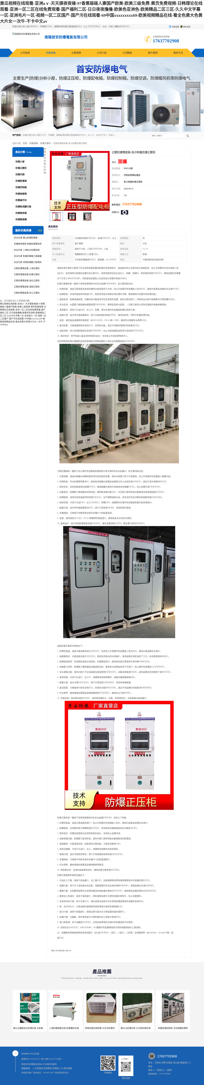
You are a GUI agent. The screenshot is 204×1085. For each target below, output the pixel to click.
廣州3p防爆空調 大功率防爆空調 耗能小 (139, 1028)
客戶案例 (153, 53)
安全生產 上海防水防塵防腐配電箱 (28, 250)
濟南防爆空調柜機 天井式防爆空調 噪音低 (104, 1028)
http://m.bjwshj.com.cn (61, 950)
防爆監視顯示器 (23, 206)
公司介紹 (101, 53)
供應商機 (50, 53)
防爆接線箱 (21, 194)
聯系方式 (178, 53)
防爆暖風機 (21, 219)
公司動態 (127, 53)
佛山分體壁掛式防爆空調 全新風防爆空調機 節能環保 (37, 1028)
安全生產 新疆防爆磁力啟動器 (28, 256)
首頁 (25, 143)
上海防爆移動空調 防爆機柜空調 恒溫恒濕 (68, 1028)
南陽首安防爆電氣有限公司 (33, 1064)
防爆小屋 (20, 161)
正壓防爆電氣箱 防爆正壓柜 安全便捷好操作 (28, 274)
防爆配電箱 (21, 181)
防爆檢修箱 (21, 213)
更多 (40, 230)
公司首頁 (25, 53)
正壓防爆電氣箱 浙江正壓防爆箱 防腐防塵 (28, 293)
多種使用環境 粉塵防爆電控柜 (28, 244)
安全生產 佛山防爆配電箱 (25, 238)
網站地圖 (67, 1068)
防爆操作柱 (21, 200)
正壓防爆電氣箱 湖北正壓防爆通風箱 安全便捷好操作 (28, 280)
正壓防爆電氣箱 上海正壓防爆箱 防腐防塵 (28, 268)
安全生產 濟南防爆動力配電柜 (28, 262)
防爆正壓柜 (45, 143)
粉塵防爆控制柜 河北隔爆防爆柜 (173, 1028)
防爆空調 (20, 174)
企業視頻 (76, 53)
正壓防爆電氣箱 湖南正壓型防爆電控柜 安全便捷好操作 (28, 287)
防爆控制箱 (21, 187)
